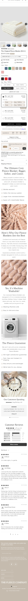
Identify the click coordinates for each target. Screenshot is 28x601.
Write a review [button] (14, 444)
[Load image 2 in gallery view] (8, 44)
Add (24, 148)
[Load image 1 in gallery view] (2, 44)
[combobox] (14, 586)
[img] (5, 454)
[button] (4, 48)
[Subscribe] (24, 553)
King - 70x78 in (8, 89)
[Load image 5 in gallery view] (25, 44)
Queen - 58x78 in (20, 85)
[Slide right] (26, 24)
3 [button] (15, 534)
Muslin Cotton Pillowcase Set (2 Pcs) (15, 145)
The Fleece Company (11, 588)
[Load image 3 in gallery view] (14, 44)
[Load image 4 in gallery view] (19, 44)
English (15, 586)
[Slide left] (2, 24)
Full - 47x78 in (8, 85)
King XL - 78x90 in (20, 89)
